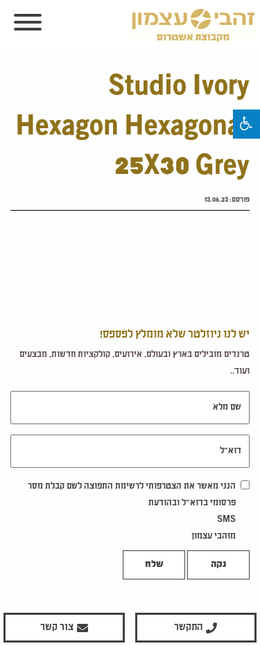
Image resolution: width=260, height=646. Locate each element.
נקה (218, 564)
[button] (246, 124)
